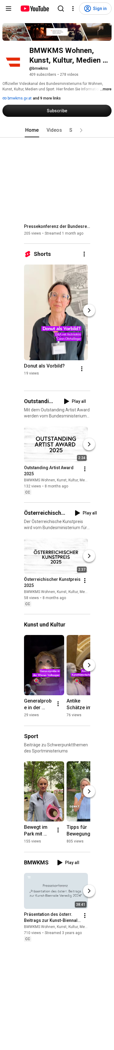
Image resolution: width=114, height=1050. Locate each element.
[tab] (32, 130)
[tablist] (57, 130)
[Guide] (8, 8)
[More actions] (84, 254)
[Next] (89, 310)
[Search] (60, 8)
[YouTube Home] (34, 8)
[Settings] (73, 8)
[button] (81, 130)
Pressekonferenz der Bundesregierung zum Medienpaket (57, 226)
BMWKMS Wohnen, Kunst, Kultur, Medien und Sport (66, 480)
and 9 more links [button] (47, 98)
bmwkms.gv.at (19, 98)
